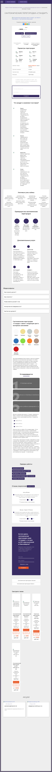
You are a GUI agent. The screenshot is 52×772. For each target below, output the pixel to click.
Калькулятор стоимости (16, 629)
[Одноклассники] (25, 24)
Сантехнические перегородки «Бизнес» (25, 583)
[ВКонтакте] (23, 24)
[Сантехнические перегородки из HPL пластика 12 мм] (16, 653)
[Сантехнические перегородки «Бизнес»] (26, 603)
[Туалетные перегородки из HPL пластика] (36, 603)
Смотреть (16, 632)
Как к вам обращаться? (18, 88)
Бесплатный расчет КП (31, 33)
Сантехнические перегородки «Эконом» (27, 580)
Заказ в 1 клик (26, 36)
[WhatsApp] (27, 24)
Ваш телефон (16, 92)
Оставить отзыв (31, 486)
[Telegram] (29, 24)
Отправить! (26, 96)
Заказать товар (19, 33)
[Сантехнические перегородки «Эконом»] (16, 603)
